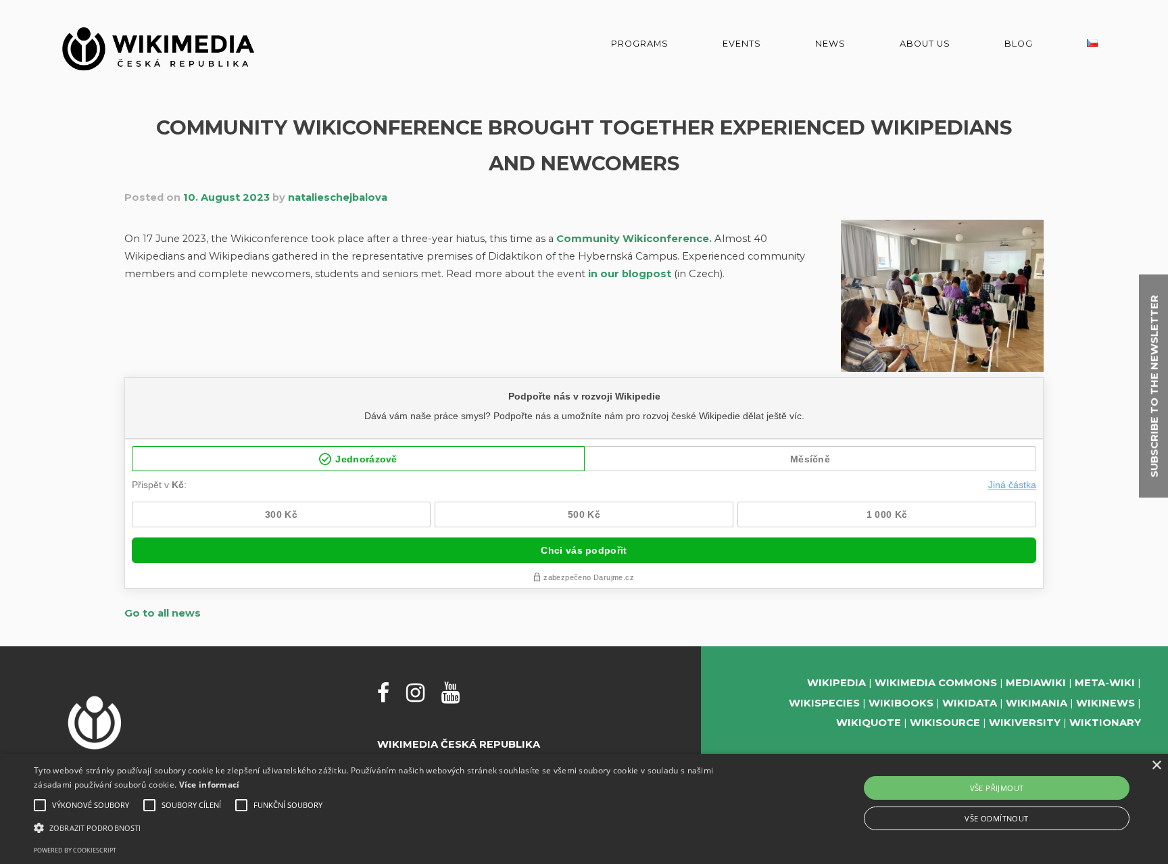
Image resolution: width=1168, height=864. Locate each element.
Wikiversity (1025, 723)
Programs (639, 44)
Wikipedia (836, 683)
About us (925, 44)
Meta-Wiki (1105, 683)
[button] (391, 828)
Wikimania (1036, 703)
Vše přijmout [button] (997, 788)
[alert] (584, 809)
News (830, 44)
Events (742, 44)
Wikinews (1105, 703)
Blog (1018, 44)
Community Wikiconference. (634, 239)
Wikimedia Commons (936, 683)
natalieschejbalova (337, 197)
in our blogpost (629, 274)
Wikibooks (901, 703)
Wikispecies (824, 703)
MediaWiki (1036, 683)
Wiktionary (1105, 723)
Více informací (209, 784)
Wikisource (945, 723)
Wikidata (969, 703)
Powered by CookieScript (75, 850)
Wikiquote (868, 723)
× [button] (1156, 766)
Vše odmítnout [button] (996, 818)
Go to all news (162, 613)
